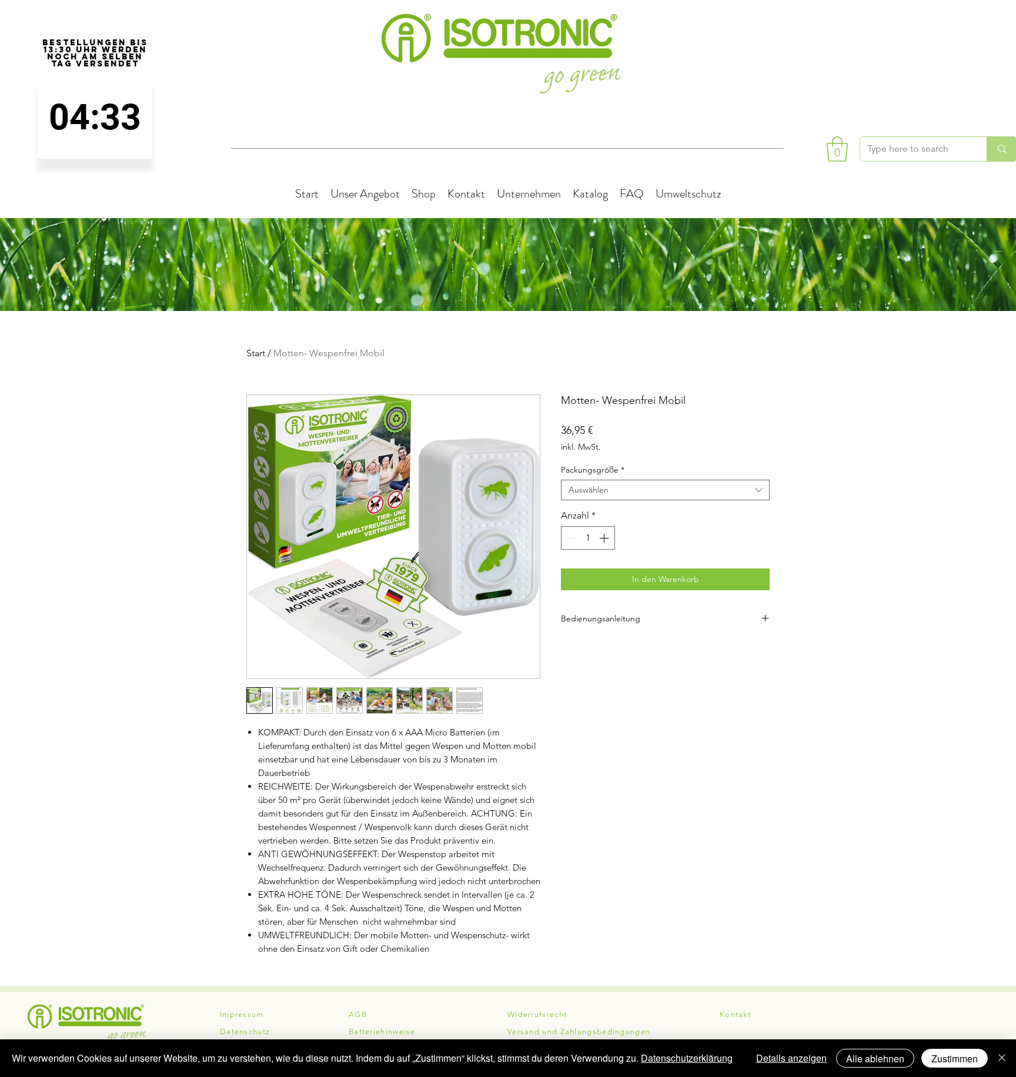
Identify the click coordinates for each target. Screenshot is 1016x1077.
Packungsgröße (592, 470)
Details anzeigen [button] (791, 1058)
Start (255, 353)
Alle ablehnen (875, 1058)
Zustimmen (954, 1058)
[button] (837, 149)
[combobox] (665, 490)
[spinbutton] (95, 117)
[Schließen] (1002, 1058)
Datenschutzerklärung (687, 1058)
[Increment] (605, 538)
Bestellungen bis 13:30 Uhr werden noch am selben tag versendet (95, 53)
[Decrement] (571, 538)
